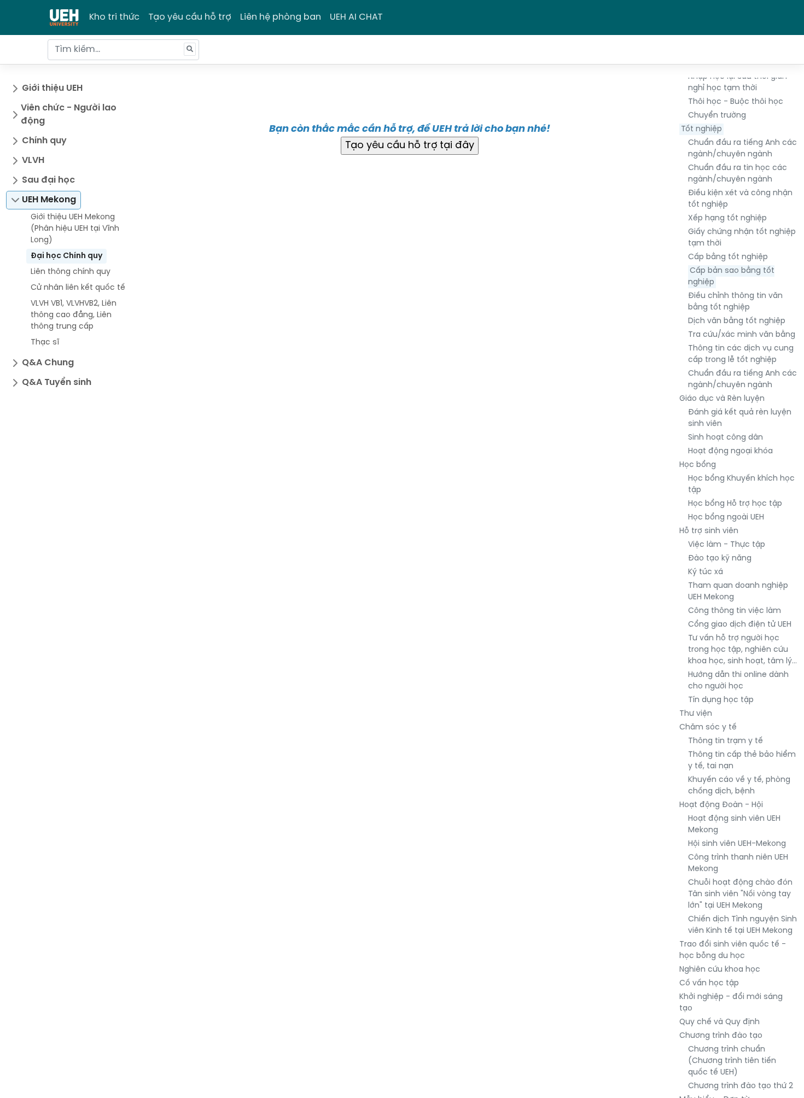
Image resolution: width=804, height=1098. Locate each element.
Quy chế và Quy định (719, 1022)
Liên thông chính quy (70, 272)
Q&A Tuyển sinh (56, 382)
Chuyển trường (717, 116)
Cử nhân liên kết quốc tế (78, 288)
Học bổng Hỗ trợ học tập (735, 504)
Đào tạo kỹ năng (719, 558)
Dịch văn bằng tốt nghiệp (736, 321)
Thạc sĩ (45, 342)
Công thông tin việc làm (734, 611)
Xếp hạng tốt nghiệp (727, 218)
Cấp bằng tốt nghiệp (728, 257)
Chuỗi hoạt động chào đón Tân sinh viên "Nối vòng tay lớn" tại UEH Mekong (740, 894)
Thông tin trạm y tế (725, 741)
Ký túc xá (705, 572)
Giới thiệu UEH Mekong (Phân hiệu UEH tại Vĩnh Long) (75, 228)
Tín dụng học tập (721, 700)
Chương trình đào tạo (720, 1036)
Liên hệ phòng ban (280, 17)
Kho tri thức (114, 17)
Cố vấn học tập (709, 983)
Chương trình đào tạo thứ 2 (740, 1086)
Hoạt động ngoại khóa (730, 451)
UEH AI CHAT (356, 17)
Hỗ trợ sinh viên (708, 531)
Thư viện (695, 714)
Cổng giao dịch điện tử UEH (739, 625)
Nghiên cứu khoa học (719, 970)
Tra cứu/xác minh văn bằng (741, 335)
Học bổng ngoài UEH (726, 517)
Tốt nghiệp (701, 129)
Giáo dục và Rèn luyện (722, 399)
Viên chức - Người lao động (68, 114)
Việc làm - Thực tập (726, 545)
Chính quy (44, 140)
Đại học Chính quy (66, 256)
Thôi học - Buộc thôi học (735, 102)
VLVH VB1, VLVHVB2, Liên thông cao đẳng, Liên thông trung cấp (73, 315)
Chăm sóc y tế (708, 727)
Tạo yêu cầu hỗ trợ (189, 17)
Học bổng (697, 465)
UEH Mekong (49, 200)
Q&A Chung (48, 362)
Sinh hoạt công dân (725, 438)
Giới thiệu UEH (52, 88)
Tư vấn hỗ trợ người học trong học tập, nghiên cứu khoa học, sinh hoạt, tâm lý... (742, 649)
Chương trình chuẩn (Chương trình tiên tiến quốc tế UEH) (732, 1061)
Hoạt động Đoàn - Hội (721, 805)
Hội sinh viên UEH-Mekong (737, 844)
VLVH (33, 160)
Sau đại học (48, 180)
